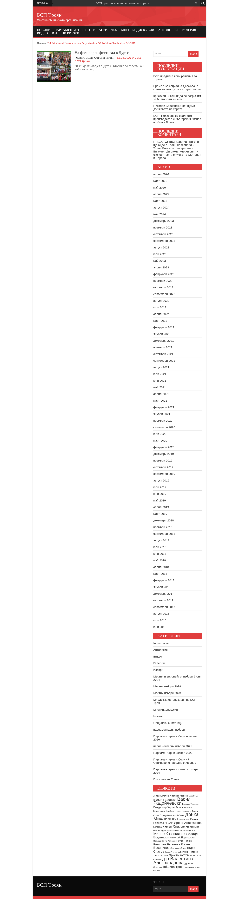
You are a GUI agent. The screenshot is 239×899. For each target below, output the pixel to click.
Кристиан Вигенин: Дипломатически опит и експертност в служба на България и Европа (177, 153)
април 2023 (161, 267)
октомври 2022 (163, 287)
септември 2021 (164, 360)
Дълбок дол (184, 819)
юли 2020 (159, 434)
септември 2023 (164, 240)
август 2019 (161, 480)
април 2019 (161, 507)
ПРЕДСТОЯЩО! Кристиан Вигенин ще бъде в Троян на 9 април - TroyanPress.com (176, 145)
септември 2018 (164, 533)
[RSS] (196, 3)
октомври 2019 (163, 467)
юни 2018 (159, 553)
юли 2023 (159, 254)
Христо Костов (179, 855)
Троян (167, 852)
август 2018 (161, 540)
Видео (42, 33)
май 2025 (159, 187)
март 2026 (160, 181)
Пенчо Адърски (168, 841)
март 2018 (160, 573)
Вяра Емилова (183, 811)
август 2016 (161, 613)
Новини (43, 30)
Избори (158, 669)
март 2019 (160, 513)
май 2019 (159, 500)
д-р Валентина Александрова (173, 860)
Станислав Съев (178, 848)
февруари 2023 (163, 274)
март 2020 (160, 440)
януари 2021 (161, 414)
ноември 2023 (162, 227)
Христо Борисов (160, 855)
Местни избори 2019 (167, 686)
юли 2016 (159, 620)
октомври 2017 (163, 600)
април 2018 (161, 567)
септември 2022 (164, 294)
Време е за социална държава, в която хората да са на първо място (177, 87)
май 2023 (159, 260)
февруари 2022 (163, 327)
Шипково (157, 860)
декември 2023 (163, 220)
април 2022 (161, 314)
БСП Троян (49, 15)
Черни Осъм (195, 855)
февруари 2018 (163, 580)
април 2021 (161, 394)
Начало (41, 43)
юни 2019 (159, 493)
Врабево (170, 811)
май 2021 (159, 387)
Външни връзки (65, 33)
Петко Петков (184, 840)
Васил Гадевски (164, 799)
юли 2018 (159, 547)
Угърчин (174, 852)
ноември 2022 (162, 280)
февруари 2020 (163, 447)
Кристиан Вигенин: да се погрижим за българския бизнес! (177, 97)
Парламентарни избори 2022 (173, 752)
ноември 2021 (162, 347)
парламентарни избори (169, 729)
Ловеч (176, 830)
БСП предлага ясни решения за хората (122, 3)
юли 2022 (159, 307)
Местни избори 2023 (167, 693)
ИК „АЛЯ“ (169, 823)
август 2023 (161, 247)
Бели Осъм (193, 796)
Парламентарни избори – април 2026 (85, 30)
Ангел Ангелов (161, 795)
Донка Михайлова (176, 816)
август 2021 (161, 367)
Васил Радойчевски (172, 801)
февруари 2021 (163, 407)
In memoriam (161, 643)
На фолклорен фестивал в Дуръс (102, 53)
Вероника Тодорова (190, 804)
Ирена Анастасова (188, 822)
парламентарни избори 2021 (172, 746)
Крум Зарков (167, 830)
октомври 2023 (163, 234)
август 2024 (161, 207)
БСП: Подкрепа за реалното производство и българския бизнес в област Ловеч (177, 119)
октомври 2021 (163, 354)
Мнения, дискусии (137, 30)
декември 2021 (163, 340)
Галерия (189, 30)
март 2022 (160, 320)
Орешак (157, 841)
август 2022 (161, 300)
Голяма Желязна (168, 815)
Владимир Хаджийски (167, 807)
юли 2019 (159, 487)
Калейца (157, 827)
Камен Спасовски (175, 826)
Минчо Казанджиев (170, 834)
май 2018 (159, 560)
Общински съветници (99, 58)
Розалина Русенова (166, 844)
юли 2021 (159, 374)
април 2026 (161, 174)
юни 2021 (159, 380)
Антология (168, 30)
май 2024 (159, 214)
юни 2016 (159, 627)
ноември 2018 (162, 527)
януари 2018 (161, 587)
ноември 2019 (162, 460)
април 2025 (161, 194)
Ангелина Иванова (179, 796)
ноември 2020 (162, 420)
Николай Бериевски (182, 837)
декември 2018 (163, 520)
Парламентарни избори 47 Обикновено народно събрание (174, 761)
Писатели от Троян (166, 779)
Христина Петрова (188, 852)
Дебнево (180, 815)
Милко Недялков (187, 830)
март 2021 (160, 400)
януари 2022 (161, 334)
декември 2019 (163, 454)
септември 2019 (164, 473)
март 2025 (160, 201)
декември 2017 (163, 593)
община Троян (173, 866)
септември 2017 (164, 607)
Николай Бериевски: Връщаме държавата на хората (174, 107)
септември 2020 (164, 427)
